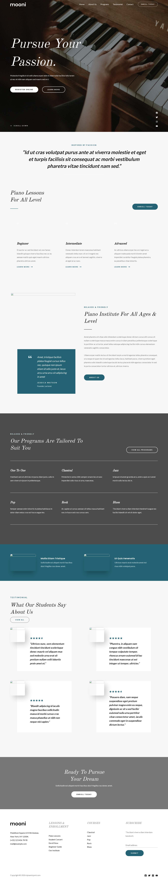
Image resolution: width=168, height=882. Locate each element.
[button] (148, 4)
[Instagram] (153, 875)
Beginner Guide (55, 847)
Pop (89, 839)
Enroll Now (53, 843)
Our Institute (54, 850)
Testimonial (118, 4)
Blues (89, 847)
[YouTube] (157, 875)
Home (81, 4)
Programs (104, 4)
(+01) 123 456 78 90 (18, 840)
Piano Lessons (55, 836)
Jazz (89, 836)
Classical (91, 832)
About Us (92, 4)
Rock (89, 843)
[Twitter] (149, 875)
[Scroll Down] (19, 125)
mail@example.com (18, 844)
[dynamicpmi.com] (18, 4)
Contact (130, 4)
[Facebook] (146, 875)
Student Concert (55, 839)
